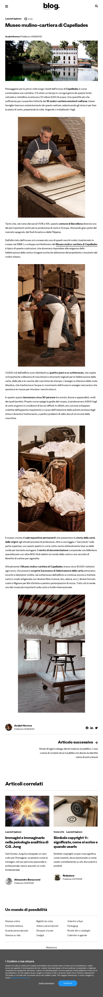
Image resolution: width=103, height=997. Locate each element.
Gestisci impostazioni (46, 983)
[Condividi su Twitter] (96, 728)
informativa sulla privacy (20, 978)
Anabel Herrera (12, 37)
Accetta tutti (68, 983)
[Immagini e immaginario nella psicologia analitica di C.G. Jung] (27, 811)
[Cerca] (96, 7)
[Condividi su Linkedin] (91, 728)
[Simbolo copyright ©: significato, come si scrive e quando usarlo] (76, 811)
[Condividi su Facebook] (87, 728)
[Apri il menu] (6, 6)
